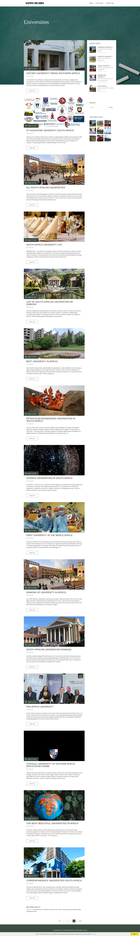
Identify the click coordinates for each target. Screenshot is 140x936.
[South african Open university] (107, 130)
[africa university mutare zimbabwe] (93, 138)
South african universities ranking (48, 649)
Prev (60, 921)
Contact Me (110, 3)
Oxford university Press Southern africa (53, 73)
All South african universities (45, 187)
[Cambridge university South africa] (93, 123)
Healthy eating (30, 909)
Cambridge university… (106, 47)
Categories (99, 3)
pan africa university (39, 707)
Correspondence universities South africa (54, 880)
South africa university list (44, 245)
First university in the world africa (49, 535)
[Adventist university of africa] (100, 123)
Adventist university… (105, 56)
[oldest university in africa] (107, 123)
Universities (31, 76)
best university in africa (42, 361)
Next (80, 921)
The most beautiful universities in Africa (52, 823)
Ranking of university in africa (46, 592)
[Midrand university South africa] (100, 138)
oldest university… (104, 66)
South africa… (103, 86)
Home (91, 3)
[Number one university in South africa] (93, 130)
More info (93, 934)
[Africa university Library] (107, 138)
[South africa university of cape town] (100, 130)
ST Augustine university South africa (50, 130)
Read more (32, 90)
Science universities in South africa (49, 478)
